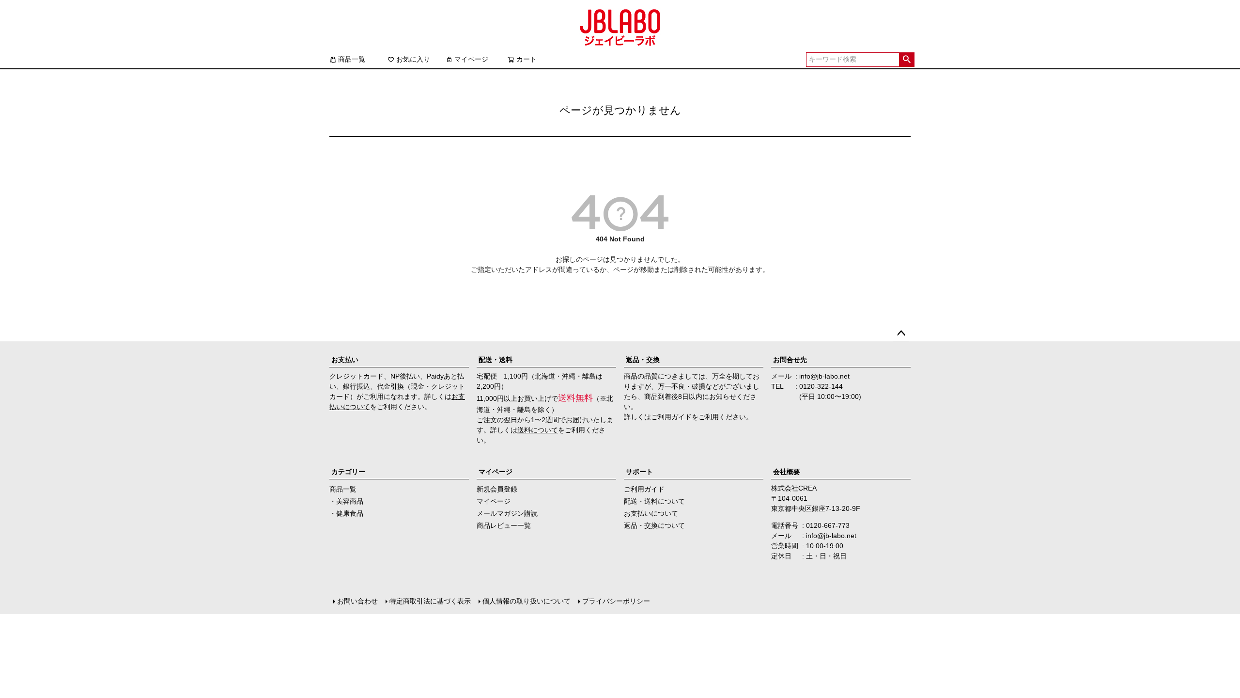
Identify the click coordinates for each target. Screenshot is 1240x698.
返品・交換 (643, 360)
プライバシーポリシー (616, 601)
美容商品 (349, 501)
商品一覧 (351, 59)
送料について (537, 430)
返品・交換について (654, 525)
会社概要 (786, 472)
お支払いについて (651, 513)
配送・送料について (654, 501)
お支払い (344, 360)
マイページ (471, 59)
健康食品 (349, 513)
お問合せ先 (790, 360)
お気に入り (413, 59)
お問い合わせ (357, 601)
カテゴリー (348, 472)
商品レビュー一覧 (504, 525)
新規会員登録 (497, 489)
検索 (906, 59)
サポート (639, 472)
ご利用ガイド (671, 417)
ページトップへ (901, 333)
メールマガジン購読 (507, 513)
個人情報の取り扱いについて (526, 601)
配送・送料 (495, 360)
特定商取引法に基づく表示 (430, 601)
